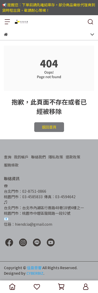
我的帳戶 (21, 156)
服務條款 (11, 165)
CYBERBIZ (34, 273)
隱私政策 (55, 156)
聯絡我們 (38, 156)
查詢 (7, 156)
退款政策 (73, 156)
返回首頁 (49, 127)
